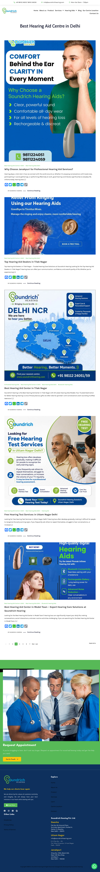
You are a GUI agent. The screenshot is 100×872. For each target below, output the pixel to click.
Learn (53, 802)
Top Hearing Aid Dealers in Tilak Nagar (25, 261)
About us (42, 10)
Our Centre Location (90, 10)
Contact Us (94, 13)
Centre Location (56, 806)
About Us (54, 787)
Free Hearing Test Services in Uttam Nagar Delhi (31, 514)
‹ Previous (5, 644)
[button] (94, 866)
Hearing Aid (45, 511)
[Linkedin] (12, 811)
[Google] (16, 811)
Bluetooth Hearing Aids (65, 384)
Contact (54, 811)
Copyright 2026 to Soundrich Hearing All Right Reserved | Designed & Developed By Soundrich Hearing (51, 867)
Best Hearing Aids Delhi (33, 165)
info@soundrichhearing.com (61, 838)
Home (36, 10)
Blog (80, 10)
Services (58, 10)
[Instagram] (8, 811)
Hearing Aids (70, 10)
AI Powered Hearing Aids (11, 384)
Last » (36, 644)
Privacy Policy (8, 825)
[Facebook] (4, 811)
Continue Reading (33, 191)
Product (51, 10)
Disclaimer (8, 820)
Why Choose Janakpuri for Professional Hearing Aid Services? (38, 169)
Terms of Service (10, 829)
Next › (33, 644)
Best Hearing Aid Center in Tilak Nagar (25, 388)
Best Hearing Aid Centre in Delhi (14, 165)
